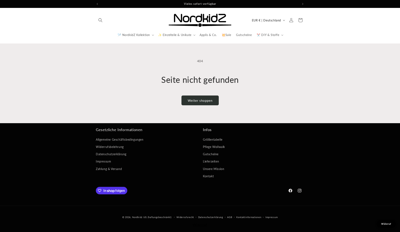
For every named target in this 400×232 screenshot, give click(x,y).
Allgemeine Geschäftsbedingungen (120, 139)
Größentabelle (212, 139)
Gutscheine (211, 154)
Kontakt (208, 176)
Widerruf (200, 225)
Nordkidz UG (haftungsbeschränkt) (151, 217)
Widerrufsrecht (185, 217)
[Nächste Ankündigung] (302, 4)
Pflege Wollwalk (214, 147)
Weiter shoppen (200, 100)
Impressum (103, 161)
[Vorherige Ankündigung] (97, 4)
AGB (229, 217)
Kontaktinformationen (248, 217)
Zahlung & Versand (109, 169)
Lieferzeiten (211, 161)
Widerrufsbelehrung (110, 147)
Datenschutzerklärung (111, 154)
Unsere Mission (213, 169)
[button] (100, 20)
